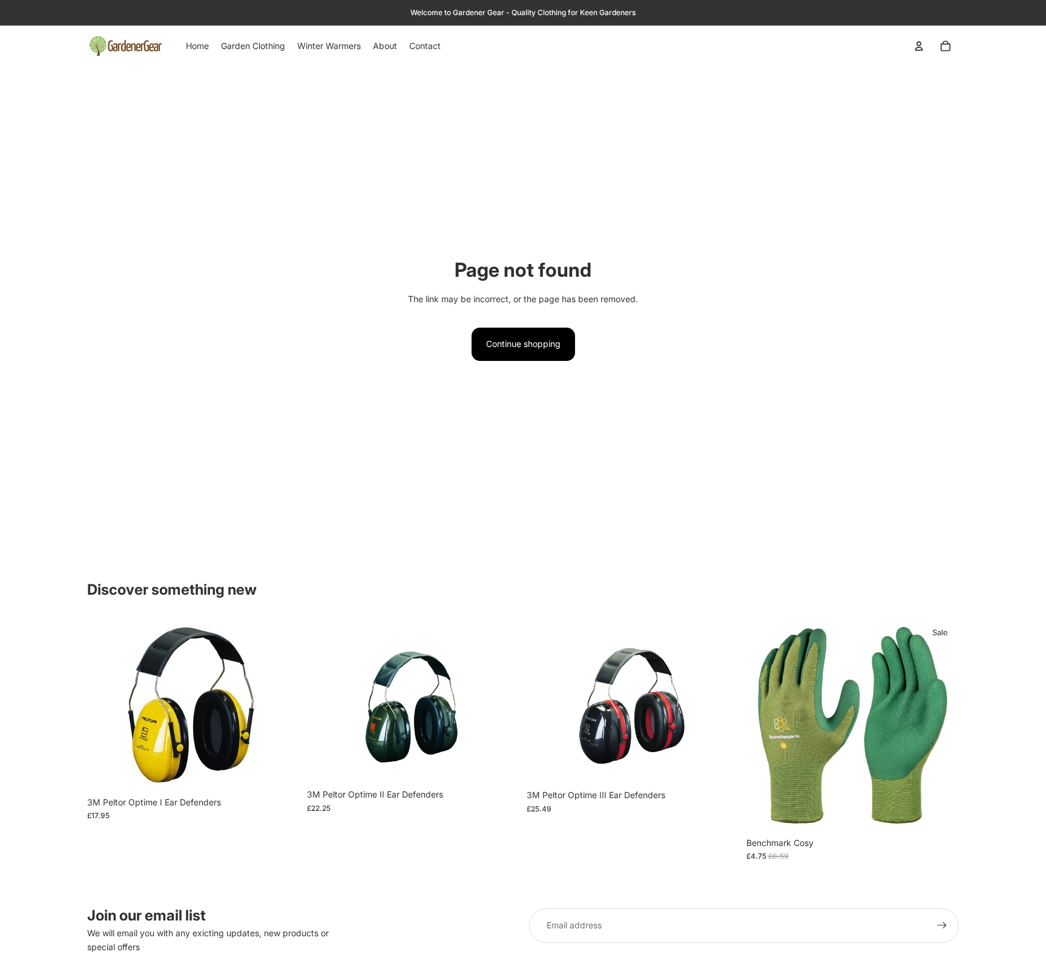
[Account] (919, 46)
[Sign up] (941, 925)
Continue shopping (523, 344)
